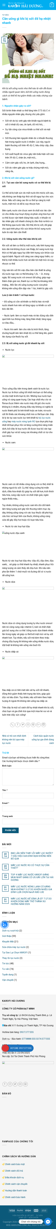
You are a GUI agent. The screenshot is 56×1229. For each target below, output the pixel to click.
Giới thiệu (6, 936)
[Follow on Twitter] (15, 1084)
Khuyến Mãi (8, 941)
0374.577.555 (43, 1038)
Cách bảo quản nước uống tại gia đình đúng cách (43, 739)
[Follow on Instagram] (10, 1084)
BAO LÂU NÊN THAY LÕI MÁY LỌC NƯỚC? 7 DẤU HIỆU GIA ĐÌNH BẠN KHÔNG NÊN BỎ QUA (32, 856)
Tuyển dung (7, 974)
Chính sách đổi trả (14, 1170)
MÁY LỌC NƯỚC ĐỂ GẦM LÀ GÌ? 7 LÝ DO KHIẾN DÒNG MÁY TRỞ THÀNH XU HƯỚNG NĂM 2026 (31, 901)
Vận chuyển (7, 980)
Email (5, 803)
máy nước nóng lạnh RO (23, 421)
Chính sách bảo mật (15, 1164)
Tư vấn (5, 15)
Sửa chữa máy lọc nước (14, 947)
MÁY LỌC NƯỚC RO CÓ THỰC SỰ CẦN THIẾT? (30, 866)
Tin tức (5, 963)
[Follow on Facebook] (4, 1084)
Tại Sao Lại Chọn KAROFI (15, 952)
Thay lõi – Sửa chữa (28, 1218)
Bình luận (6, 766)
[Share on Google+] (38, 724)
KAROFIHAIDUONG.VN (30, 1222)
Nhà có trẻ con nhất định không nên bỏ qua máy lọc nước (14, 739)
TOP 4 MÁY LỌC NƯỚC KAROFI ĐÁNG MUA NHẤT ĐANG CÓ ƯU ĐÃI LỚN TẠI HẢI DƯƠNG (32, 877)
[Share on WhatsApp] (12, 724)
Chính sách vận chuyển (16, 1184)
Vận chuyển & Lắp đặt (23, 1215)
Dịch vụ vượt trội (10, 930)
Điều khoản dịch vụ (14, 1177)
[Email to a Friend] (28, 724)
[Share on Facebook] (17, 724)
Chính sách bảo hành (15, 1197)
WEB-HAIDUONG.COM (16, 1225)
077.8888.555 (29, 1038)
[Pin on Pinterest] (33, 724)
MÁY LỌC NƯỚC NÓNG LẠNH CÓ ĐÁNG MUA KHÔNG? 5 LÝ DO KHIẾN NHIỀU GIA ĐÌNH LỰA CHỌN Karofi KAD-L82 (31, 889)
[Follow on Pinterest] (25, 1084)
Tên (5, 790)
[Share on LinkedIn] (43, 724)
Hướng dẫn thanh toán (16, 1190)
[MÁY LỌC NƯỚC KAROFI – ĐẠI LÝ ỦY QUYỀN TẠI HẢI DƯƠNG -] (28, 5)
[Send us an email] (20, 1084)
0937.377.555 (27, 1032)
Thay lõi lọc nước (10, 958)
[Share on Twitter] (22, 724)
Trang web (7, 816)
